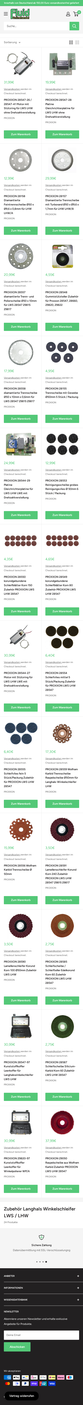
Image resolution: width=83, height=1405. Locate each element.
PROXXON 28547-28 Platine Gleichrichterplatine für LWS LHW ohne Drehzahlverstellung (60, 108)
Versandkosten (12, 89)
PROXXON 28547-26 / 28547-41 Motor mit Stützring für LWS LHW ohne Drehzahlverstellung (19, 106)
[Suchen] (74, 26)
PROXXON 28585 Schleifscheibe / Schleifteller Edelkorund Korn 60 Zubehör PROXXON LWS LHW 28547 (60, 972)
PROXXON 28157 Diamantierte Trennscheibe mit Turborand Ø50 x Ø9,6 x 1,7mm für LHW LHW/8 (62, 202)
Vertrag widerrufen (21, 1396)
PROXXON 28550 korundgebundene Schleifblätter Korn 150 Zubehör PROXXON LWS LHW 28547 (19, 585)
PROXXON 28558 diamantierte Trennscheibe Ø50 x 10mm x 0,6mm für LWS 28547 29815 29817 (20, 395)
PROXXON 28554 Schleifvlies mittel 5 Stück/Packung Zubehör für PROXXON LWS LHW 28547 (60, 681)
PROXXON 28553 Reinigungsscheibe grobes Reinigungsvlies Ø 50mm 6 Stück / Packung (61, 487)
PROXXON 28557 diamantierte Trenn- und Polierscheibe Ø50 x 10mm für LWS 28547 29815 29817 (20, 301)
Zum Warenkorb (20, 134)
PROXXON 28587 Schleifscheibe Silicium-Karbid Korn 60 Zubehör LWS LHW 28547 (60, 1069)
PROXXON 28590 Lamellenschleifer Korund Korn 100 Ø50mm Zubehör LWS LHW (20, 968)
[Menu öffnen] (6, 13)
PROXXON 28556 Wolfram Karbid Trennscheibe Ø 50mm (20, 870)
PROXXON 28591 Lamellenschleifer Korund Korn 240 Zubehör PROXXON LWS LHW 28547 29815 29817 (60, 874)
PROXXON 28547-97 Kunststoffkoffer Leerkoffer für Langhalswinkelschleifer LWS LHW (18, 1071)
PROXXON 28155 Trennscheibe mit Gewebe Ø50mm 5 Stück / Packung (61, 393)
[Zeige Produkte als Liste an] (77, 42)
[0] (76, 14)
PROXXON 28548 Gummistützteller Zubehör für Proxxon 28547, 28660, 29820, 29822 (61, 299)
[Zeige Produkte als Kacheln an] (71, 42)
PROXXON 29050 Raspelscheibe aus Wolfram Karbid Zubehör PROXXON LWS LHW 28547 (62, 1165)
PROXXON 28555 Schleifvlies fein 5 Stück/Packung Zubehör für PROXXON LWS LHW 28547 (19, 778)
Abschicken (17, 1347)
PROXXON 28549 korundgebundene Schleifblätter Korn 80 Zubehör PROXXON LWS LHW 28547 (60, 585)
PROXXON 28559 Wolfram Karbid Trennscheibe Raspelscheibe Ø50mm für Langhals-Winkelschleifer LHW (61, 778)
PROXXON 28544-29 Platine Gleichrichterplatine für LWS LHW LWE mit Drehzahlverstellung (18, 489)
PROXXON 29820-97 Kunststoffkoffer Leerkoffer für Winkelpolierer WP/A (17, 1165)
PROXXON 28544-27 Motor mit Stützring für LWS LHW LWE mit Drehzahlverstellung (18, 679)
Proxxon (9, 118)
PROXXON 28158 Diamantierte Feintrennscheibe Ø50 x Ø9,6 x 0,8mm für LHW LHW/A (19, 205)
